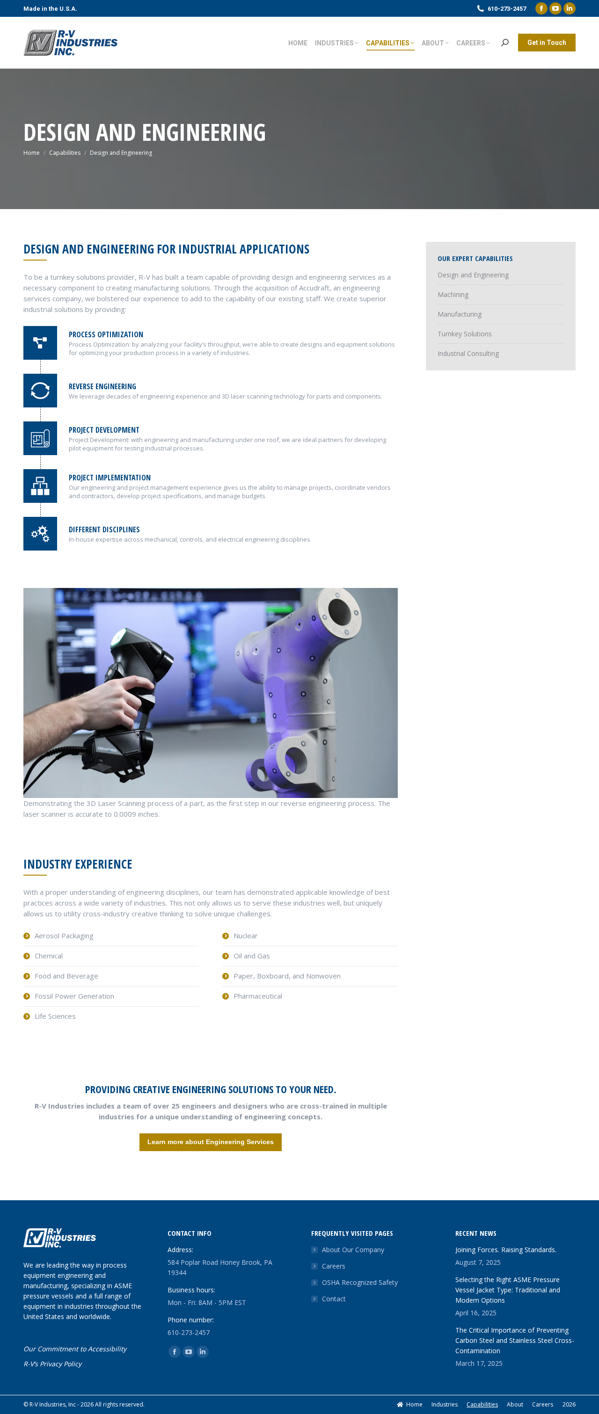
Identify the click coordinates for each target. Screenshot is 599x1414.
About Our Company (353, 1249)
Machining (453, 294)
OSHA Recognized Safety (360, 1282)
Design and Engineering (473, 274)
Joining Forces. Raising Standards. (505, 1249)
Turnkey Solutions (465, 333)
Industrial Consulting (468, 353)
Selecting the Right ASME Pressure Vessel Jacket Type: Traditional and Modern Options (507, 1290)
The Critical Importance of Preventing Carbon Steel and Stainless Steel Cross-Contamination (514, 1340)
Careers (333, 1266)
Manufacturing (460, 314)
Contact (334, 1298)
